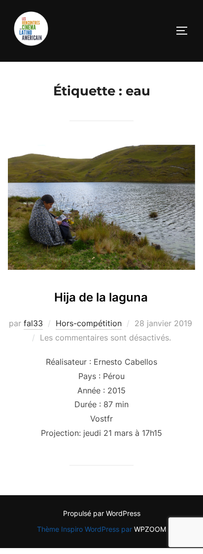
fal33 (33, 323)
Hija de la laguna (101, 297)
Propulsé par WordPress (101, 513)
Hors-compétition (89, 323)
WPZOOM (150, 529)
